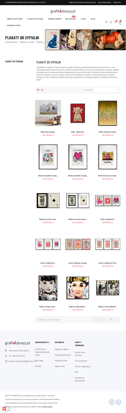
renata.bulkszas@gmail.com (24, 361)
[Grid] (38, 89)
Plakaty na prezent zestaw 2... (77, 219)
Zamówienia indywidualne (80, 379)
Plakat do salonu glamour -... (78, 306)
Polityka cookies (61, 361)
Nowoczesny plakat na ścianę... (48, 175)
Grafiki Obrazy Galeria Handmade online (82, 2)
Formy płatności (81, 361)
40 (111, 320)
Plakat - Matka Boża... (78, 131)
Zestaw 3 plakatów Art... (108, 219)
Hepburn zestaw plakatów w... (107, 306)
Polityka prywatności (63, 355)
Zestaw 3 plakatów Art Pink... (107, 263)
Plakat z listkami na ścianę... (108, 131)
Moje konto (117, 2)
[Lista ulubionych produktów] (115, 22)
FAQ (76, 372)
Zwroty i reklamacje (82, 367)
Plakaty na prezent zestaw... (48, 219)
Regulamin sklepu (62, 349)
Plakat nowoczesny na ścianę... (107, 175)
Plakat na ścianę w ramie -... (48, 306)
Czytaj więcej (47, 407)
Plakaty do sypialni (14, 61)
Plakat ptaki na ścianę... (48, 131)
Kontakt (38, 366)
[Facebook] (111, 402)
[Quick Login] (110, 22)
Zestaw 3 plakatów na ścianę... (78, 263)
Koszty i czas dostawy (80, 353)
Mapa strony (60, 366)
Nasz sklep (39, 361)
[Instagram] (118, 402)
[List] (42, 89)
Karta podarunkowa (104, 2)
